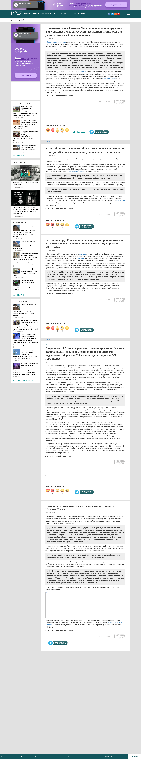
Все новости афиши (21, 380)
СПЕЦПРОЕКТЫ (46, 14)
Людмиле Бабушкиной (77, 171)
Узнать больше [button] (109, 756)
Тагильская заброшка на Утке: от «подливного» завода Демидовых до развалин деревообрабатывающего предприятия (25, 210)
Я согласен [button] (134, 756)
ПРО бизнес (85, 14)
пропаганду (80, 258)
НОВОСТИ (27, 14)
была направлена (108, 79)
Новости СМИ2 (45, 142)
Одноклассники (115, 14)
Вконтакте (109, 14)
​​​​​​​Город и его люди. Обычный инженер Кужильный (25, 184)
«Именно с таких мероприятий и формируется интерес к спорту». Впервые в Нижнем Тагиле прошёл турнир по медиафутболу (25, 111)
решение (82, 254)
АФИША (36, 14)
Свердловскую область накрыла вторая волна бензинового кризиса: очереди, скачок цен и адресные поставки (25, 284)
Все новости (18, 156)
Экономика (49, 345)
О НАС (76, 14)
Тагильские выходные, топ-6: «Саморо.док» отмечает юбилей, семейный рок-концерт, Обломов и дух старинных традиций (25, 354)
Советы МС (58, 14)
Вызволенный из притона (56, 42)
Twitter (112, 14)
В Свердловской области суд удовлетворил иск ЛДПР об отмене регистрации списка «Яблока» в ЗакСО (25, 136)
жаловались (82, 72)
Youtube (118, 14)
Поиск (123, 14)
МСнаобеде (68, 14)
